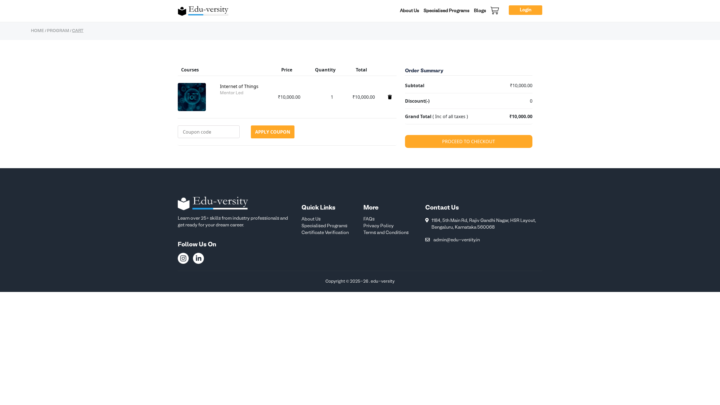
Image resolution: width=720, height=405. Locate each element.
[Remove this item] (389, 97)
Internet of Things (239, 86)
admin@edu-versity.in (456, 240)
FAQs (369, 219)
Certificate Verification (325, 233)
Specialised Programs (446, 11)
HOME (37, 31)
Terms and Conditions (386, 233)
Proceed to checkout (468, 141)
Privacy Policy (378, 226)
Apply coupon (272, 132)
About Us (409, 11)
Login (525, 10)
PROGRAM (58, 31)
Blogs (480, 11)
